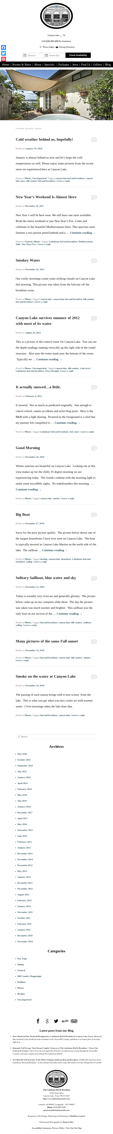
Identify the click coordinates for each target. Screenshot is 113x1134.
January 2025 (24, 777)
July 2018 (22, 801)
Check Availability (78, 55)
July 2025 (22, 771)
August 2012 (23, 894)
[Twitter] (3, 53)
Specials (49, 64)
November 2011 (25, 912)
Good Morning (28, 448)
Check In (32, 51)
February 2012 (24, 900)
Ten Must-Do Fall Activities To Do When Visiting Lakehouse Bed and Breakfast (45, 1060)
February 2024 (24, 789)
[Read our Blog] (65, 1021)
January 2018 (24, 807)
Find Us (85, 64)
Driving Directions (67, 47)
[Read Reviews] (74, 1021)
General (29, 241)
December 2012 (25, 883)
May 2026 (22, 754)
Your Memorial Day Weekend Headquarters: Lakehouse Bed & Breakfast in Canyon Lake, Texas (53, 1036)
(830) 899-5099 (52, 41)
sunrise (56, 498)
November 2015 (25, 830)
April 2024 (22, 783)
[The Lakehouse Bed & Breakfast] (56, 16)
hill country (73, 368)
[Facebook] (3, 47)
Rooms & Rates (21, 64)
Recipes (21, 994)
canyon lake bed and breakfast (70, 178)
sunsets (86, 658)
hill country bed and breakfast (40, 181)
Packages (63, 64)
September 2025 (25, 765)
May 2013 (22, 871)
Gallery (97, 64)
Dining (20, 964)
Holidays (21, 982)
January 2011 (24, 930)
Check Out (54, 51)
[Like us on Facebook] (38, 1021)
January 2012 (24, 906)
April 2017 (22, 818)
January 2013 (24, 877)
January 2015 (24, 848)
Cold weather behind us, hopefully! (44, 139)
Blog (108, 64)
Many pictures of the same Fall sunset (47, 641)
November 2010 (25, 941)
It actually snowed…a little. (38, 387)
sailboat (87, 622)
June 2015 (22, 836)
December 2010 (25, 935)
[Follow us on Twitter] (56, 1021)
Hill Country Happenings (29, 976)
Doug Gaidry (68, 1122)
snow (76, 432)
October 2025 (24, 760)
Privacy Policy (58, 1128)
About (37, 64)
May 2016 (22, 824)
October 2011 (23, 918)
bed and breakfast (48, 622)
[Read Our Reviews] (47, 1021)
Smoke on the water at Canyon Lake (46, 676)
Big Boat (23, 514)
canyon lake (46, 299)
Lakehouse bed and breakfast (63, 241)
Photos (28, 178)
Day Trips (22, 958)
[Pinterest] (3, 59)
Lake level (85, 368)
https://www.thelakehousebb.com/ (56, 1099)
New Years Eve (29, 244)
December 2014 (25, 853)
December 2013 (25, 865)
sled (71, 432)
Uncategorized (39, 178)
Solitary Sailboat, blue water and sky (46, 578)
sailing (29, 562)
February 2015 (24, 842)
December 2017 (25, 812)
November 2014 (25, 859)
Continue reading (83, 232)
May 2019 (22, 795)
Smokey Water (28, 260)
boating (43, 559)
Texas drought (52, 371)
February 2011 (24, 924)
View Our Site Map (74, 1128)
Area (75, 64)
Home (5, 64)
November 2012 (25, 889)
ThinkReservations (77, 1116)
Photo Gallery (49, 47)
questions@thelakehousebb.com (56, 1110)
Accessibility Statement (41, 1128)
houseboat (66, 559)
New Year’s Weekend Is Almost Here (46, 197)
